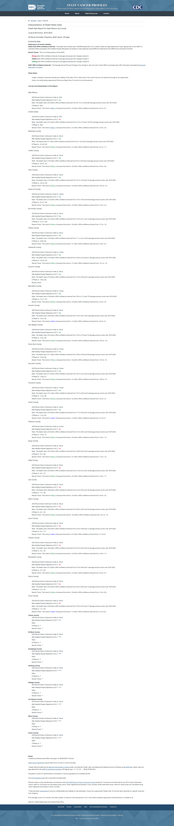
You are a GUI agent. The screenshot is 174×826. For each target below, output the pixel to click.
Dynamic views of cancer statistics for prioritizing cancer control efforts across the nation (87, 9)
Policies (69, 807)
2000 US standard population (52, 769)
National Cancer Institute (108, 815)
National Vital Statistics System (59, 767)
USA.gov (120, 815)
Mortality (33, 20)
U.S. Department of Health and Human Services (65, 815)
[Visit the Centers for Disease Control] (138, 6)
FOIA (85, 807)
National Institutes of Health (90, 815)
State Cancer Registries (36, 763)
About (77, 13)
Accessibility (77, 807)
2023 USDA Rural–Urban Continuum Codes (80, 782)
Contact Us (113, 807)
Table (39, 20)
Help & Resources (91, 13)
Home (67, 13)
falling (53, 108)
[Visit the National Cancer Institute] (36, 6)
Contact (106, 13)
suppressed (44, 791)
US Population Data (38, 778)
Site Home (61, 807)
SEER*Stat (129, 767)
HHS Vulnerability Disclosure (98, 807)
